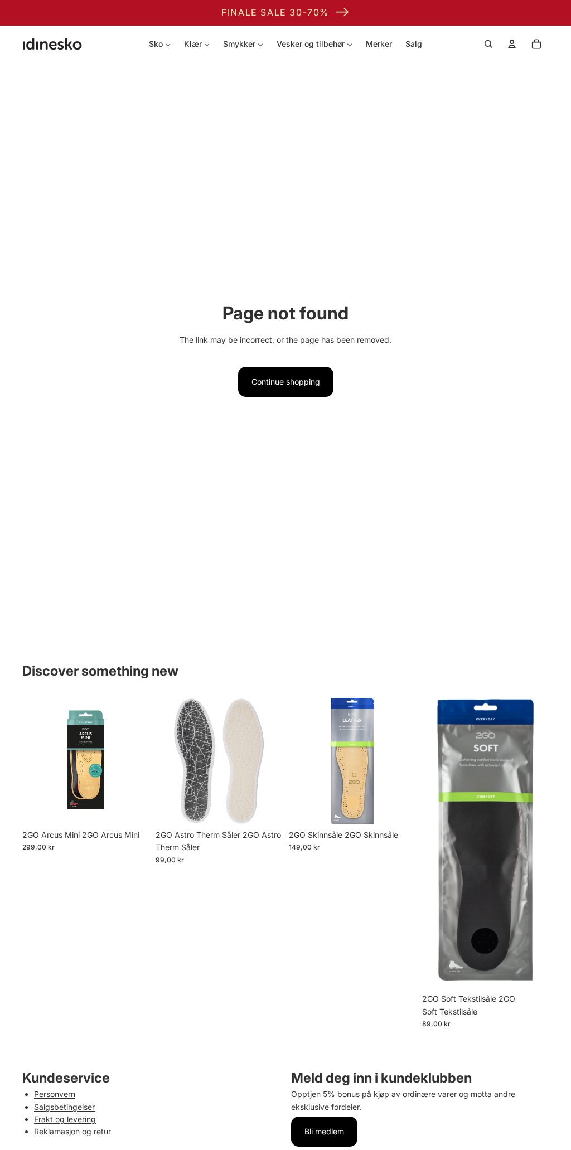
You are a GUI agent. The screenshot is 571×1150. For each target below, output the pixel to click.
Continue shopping (285, 381)
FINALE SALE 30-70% (275, 12)
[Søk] (488, 44)
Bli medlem (324, 1131)
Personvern (54, 1094)
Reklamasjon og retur (72, 1131)
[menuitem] (159, 44)
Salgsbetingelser (64, 1107)
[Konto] (512, 44)
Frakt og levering (65, 1119)
